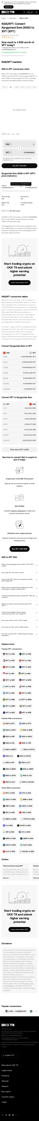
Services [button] (5, 1081)
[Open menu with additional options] (36, 12)
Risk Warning (10, 986)
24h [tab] (11, 87)
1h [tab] (4, 87)
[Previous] (3, 1011)
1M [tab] (22, 87)
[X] (2, 1115)
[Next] (36, 1011)
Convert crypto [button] (8, 1097)
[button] (24, 12)
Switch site (8, 7)
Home (4, 18)
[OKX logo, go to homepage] (8, 12)
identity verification (18, 511)
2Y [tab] (34, 87)
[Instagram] (9, 1115)
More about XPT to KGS (19, 449)
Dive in (5, 878)
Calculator (12, 18)
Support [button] (5, 1086)
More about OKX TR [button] (10, 1065)
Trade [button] (4, 1102)
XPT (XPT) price (15, 211)
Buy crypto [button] (6, 1091)
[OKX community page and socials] (16, 1115)
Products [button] (5, 1076)
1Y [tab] (28, 87)
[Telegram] (6, 1115)
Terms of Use (28, 983)
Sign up (30, 12)
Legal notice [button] (7, 1070)
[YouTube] (13, 1115)
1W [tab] (17, 87)
